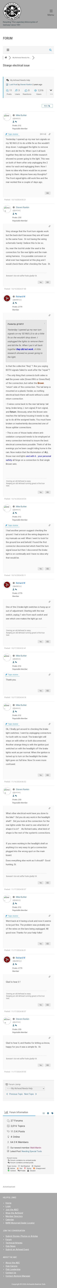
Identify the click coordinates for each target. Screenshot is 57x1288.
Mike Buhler (21, 115)
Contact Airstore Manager (18, 1276)
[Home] (12, 11)
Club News (10, 1246)
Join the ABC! (12, 1209)
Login (8, 1206)
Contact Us (11, 1273)
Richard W (20, 296)
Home (8, 1203)
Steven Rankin (26, 84)
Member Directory (14, 1216)
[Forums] (6, 58)
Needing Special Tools (32, 1151)
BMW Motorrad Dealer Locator (20, 1223)
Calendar (10, 1219)
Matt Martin (35, 1148)
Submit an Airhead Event (17, 1249)
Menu (51, 14)
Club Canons (11, 1266)
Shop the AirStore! (14, 1213)
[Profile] (13, 122)
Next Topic (29, 1094)
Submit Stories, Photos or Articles (22, 1236)
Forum (9, 1239)
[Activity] (16, 122)
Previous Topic (15, 1094)
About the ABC (13, 1263)
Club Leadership (13, 1269)
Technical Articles (14, 1243)
